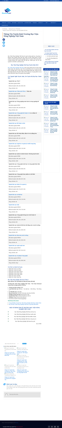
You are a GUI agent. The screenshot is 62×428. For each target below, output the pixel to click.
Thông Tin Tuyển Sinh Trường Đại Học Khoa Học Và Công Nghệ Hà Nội (23, 371)
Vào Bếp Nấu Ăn (5, 25)
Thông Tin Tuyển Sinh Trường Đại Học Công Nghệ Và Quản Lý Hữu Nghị (22, 361)
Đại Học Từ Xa (20, 22)
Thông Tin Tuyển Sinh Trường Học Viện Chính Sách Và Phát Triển (10, 371)
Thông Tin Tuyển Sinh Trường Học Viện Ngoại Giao (22, 353)
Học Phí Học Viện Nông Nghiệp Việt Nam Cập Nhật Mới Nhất (23, 304)
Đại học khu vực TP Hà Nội (14, 28)
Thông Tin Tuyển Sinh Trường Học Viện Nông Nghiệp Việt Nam (15, 30)
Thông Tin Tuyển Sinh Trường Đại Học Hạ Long (53, 96)
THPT (47, 22)
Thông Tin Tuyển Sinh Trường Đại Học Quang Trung (54, 113)
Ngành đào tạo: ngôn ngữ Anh (17, 245)
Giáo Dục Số (53, 22)
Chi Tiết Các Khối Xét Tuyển (52, 56)
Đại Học (9, 22)
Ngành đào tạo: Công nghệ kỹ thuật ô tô (19, 113)
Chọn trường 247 (19, 426)
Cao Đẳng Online (27, 22)
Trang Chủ (4, 22)
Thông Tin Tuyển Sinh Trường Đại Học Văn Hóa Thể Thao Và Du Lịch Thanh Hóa (51, 74)
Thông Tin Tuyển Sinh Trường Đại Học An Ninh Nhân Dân (10, 354)
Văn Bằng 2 (35, 22)
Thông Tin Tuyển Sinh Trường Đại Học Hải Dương (53, 84)
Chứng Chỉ (40, 22)
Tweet (24, 343)
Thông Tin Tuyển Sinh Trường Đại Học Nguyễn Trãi (10, 378)
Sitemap (16, 422)
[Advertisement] (41, 11)
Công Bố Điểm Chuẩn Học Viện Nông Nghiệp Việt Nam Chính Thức (25, 303)
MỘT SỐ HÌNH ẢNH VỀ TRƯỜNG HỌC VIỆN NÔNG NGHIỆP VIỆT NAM (51, 63)
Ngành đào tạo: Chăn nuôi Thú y (17, 91)
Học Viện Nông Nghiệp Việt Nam (16, 67)
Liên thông (14, 22)
